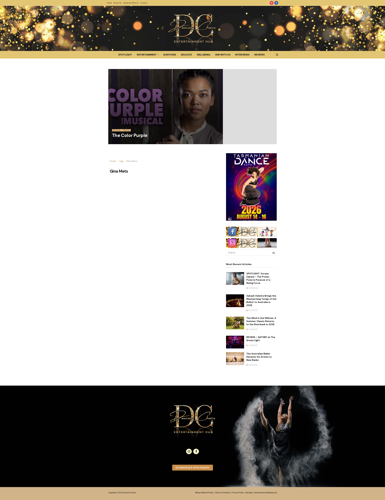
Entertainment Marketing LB (265, 493)
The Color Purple (129, 135)
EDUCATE (186, 54)
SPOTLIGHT (125, 54)
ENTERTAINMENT (147, 54)
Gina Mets (131, 161)
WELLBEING (203, 54)
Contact (143, 3)
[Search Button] (277, 54)
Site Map (249, 493)
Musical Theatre (121, 130)
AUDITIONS (169, 54)
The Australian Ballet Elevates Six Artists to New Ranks (259, 357)
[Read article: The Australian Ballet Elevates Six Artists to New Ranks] (235, 358)
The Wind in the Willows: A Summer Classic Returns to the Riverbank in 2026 (261, 321)
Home (109, 3)
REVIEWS (259, 54)
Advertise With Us (131, 3)
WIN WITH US (222, 54)
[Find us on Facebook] (276, 3)
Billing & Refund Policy (204, 493)
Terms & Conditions (223, 493)
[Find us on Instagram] (272, 3)
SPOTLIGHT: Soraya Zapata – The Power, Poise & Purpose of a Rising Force (258, 278)
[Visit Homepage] (192, 28)
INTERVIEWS (242, 54)
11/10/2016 (117, 142)
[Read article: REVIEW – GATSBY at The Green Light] (235, 342)
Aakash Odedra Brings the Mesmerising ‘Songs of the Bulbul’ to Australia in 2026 (261, 300)
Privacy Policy (238, 493)
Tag (121, 161)
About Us (117, 3)
